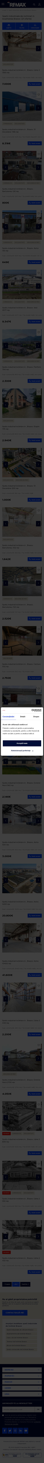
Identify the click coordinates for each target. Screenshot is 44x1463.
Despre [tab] (36, 717)
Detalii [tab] (22, 717)
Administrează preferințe (20, 751)
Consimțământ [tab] (8, 717)
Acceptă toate (22, 743)
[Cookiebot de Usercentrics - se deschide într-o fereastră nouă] (31, 710)
